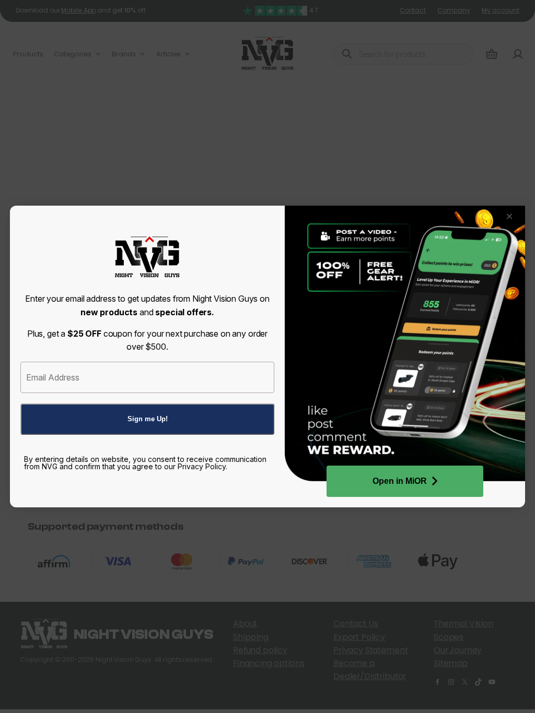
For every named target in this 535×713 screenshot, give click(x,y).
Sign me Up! (147, 419)
